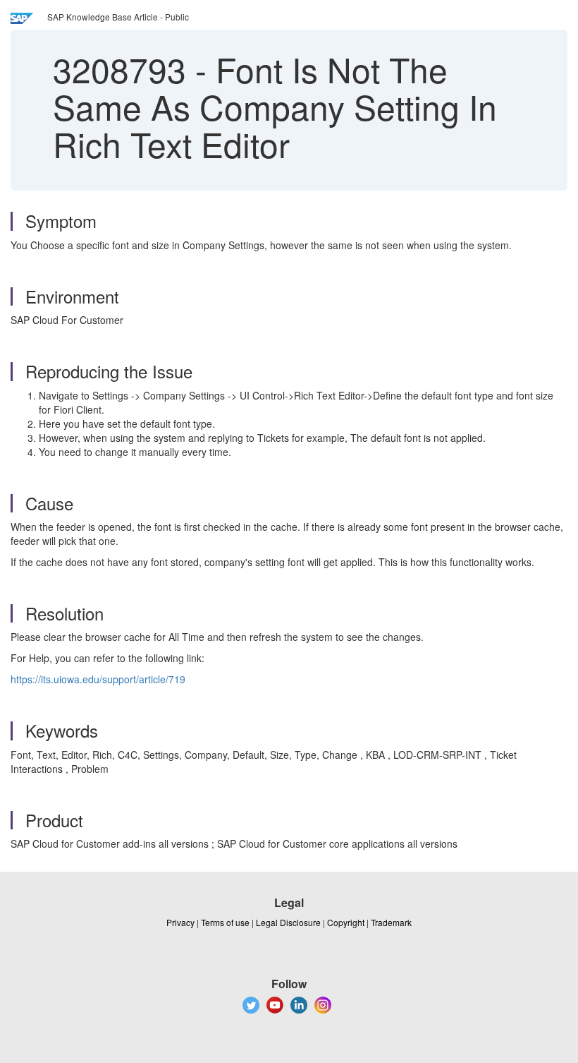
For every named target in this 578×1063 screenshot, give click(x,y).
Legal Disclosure (288, 922)
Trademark (391, 922)
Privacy (180, 922)
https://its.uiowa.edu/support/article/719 (98, 679)
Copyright (345, 922)
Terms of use (225, 922)
